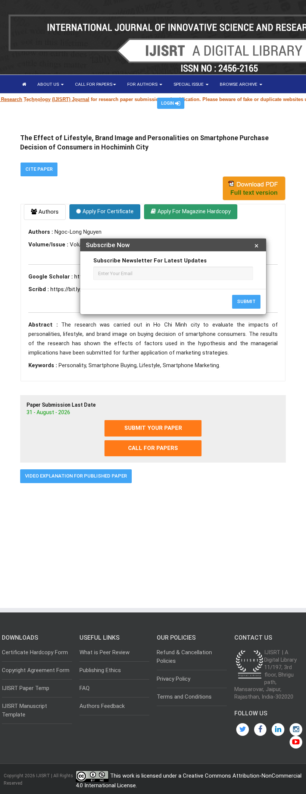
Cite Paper (39, 169)
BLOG (74, 102)
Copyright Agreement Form (35, 670)
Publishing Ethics (100, 670)
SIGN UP (137, 102)
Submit (246, 301)
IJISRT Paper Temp (25, 688)
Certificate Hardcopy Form (35, 652)
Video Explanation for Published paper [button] (76, 476)
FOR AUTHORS (143, 84)
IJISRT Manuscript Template (24, 710)
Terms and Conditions (184, 696)
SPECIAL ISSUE (189, 84)
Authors (48, 211)
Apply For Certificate (107, 211)
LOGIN (168, 103)
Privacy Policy (173, 678)
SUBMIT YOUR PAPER (153, 428)
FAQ (84, 688)
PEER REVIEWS (37, 102)
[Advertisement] (153, 543)
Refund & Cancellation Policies (184, 656)
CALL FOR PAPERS (93, 84)
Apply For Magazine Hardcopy (193, 211)
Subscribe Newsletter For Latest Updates (150, 260)
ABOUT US (48, 84)
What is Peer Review (104, 652)
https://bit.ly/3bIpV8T (76, 289)
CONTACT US (104, 102)
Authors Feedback (102, 706)
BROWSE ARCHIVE (239, 84)
